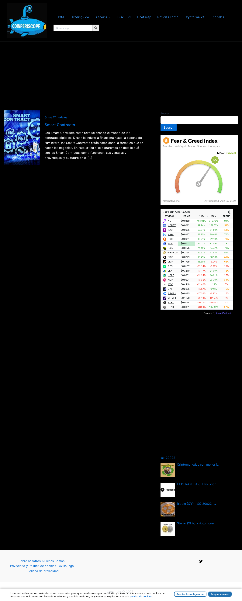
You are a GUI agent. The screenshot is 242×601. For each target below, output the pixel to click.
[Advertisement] (121, 69)
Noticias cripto (167, 17)
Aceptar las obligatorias (190, 594)
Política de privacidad (43, 571)
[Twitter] (201, 561)
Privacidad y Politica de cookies (33, 566)
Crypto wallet (194, 17)
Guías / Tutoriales (56, 117)
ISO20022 (124, 17)
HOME (61, 17)
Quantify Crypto (224, 313)
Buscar (165, 113)
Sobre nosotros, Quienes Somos (41, 561)
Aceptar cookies (220, 594)
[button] (109, 17)
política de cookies (141, 596)
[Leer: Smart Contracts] (22, 137)
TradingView (80, 17)
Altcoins (101, 17)
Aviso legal (66, 566)
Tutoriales (217, 17)
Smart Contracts (60, 125)
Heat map (144, 17)
